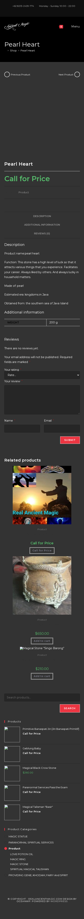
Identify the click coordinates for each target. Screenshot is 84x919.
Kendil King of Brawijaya (42, 624)
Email (49, 420)
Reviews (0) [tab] (42, 233)
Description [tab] (42, 216)
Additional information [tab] (42, 224)
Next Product (66, 74)
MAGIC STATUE (18, 836)
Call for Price (42, 550)
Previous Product (20, 74)
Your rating (12, 369)
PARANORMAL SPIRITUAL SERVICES (31, 842)
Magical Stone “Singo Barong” (42, 659)
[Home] (5, 50)
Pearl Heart (28, 50)
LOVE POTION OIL (21, 854)
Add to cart (42, 640)
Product (24, 192)
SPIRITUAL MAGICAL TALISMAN (29, 869)
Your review (13, 381)
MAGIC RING (18, 859)
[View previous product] (7, 74)
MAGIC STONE (19, 864)
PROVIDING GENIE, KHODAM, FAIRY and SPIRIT (38, 875)
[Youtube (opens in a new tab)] (46, 10)
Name (9, 420)
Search (70, 708)
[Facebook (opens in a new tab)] (38, 10)
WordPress (59, 901)
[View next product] (77, 74)
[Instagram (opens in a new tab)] (42, 10)
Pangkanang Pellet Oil (42, 534)
